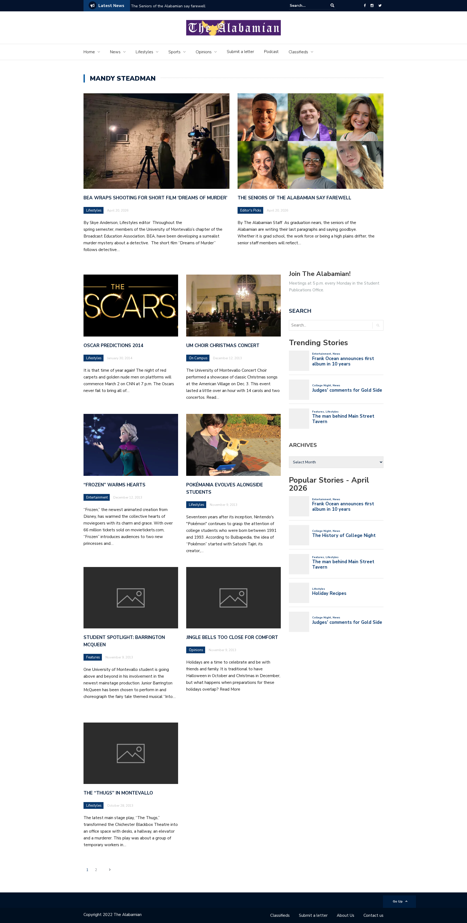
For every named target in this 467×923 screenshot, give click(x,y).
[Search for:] (306, 5)
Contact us (373, 915)
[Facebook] (365, 5)
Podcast (271, 51)
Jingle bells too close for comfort (232, 637)
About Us (345, 915)
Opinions (204, 52)
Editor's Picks (250, 210)
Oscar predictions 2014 (113, 345)
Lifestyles (144, 52)
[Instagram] (372, 5)
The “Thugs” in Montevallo (118, 793)
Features (93, 657)
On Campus (198, 358)
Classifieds (298, 52)
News (115, 52)
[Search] (332, 5)
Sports (174, 52)
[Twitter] (379, 5)
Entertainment (97, 497)
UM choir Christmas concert (222, 345)
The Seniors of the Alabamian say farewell (168, 6)
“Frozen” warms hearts (114, 485)
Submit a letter (240, 51)
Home (89, 52)
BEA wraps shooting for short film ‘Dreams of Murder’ (156, 198)
